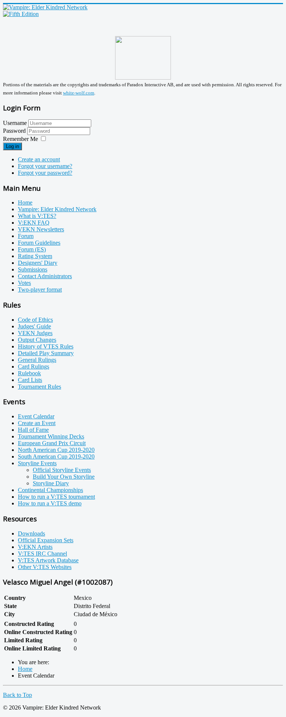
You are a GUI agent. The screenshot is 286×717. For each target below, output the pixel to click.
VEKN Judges (35, 333)
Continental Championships (50, 490)
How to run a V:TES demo (50, 503)
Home (25, 202)
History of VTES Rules (45, 346)
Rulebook (29, 373)
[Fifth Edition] (21, 14)
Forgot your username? (45, 166)
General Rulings (37, 360)
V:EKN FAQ (34, 222)
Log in (12, 146)
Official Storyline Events (62, 470)
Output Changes (37, 340)
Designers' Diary (37, 263)
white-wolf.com (78, 93)
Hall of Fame (33, 430)
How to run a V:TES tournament (56, 496)
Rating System (35, 256)
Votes (24, 283)
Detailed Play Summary (46, 353)
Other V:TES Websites (45, 567)
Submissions (32, 269)
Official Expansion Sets (45, 540)
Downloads (31, 533)
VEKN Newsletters (41, 229)
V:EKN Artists (35, 547)
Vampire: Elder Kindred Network (57, 209)
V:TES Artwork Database (48, 560)
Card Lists (30, 380)
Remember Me (20, 139)
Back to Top (17, 695)
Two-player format (40, 289)
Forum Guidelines (39, 242)
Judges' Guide (34, 326)
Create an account (39, 159)
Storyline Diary (51, 483)
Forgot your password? (45, 173)
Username (15, 123)
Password (15, 131)
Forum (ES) (32, 249)
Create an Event (36, 423)
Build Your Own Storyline (64, 476)
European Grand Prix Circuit (52, 443)
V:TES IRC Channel (42, 553)
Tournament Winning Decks (51, 436)
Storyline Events (37, 463)
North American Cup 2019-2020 (56, 450)
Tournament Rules (39, 386)
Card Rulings (33, 366)
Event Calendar (36, 416)
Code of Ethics (35, 319)
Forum (26, 236)
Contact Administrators (45, 276)
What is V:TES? (37, 216)
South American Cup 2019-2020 (56, 456)
